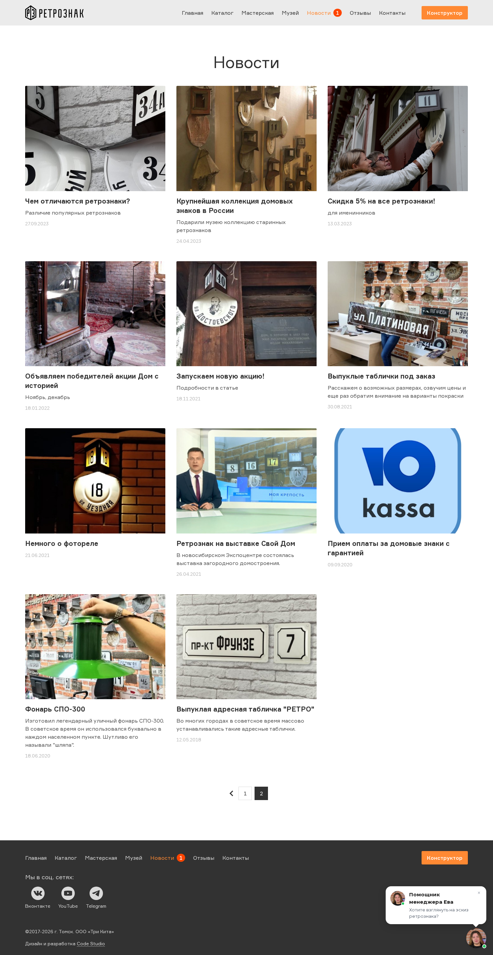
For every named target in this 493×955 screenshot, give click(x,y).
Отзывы (360, 12)
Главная (192, 12)
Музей (290, 12)
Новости (319, 12)
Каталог (222, 12)
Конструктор (444, 12)
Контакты (392, 12)
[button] (476, 938)
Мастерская (257, 12)
